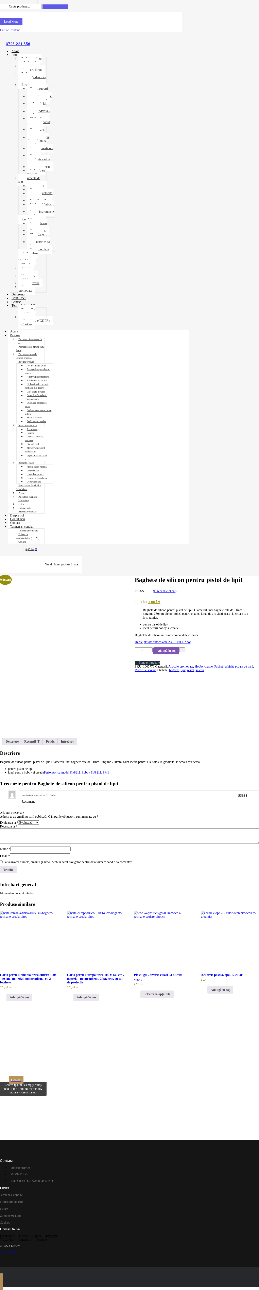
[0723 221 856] (18, 37)
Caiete (21, 504)
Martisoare (23, 500)
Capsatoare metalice (35, 131)
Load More (11, 21)
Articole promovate (25, 288)
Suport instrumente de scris (40, 213)
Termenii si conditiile (27, 311)
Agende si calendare (26, 269)
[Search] (55, 6)
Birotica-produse (26, 361)
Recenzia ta (8, 826)
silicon (200, 670)
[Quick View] (4, 997)
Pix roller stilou (34, 444)
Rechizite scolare (26, 462)
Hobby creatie (25, 508)
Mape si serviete (34, 417)
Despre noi (18, 294)
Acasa (15, 51)
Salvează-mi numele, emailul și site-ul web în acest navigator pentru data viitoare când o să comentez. (68, 862)
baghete (174, 670)
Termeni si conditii (21, 526)
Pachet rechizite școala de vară (29, 60)
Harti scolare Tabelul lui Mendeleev (28, 257)
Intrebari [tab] (67, 741)
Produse (17, 54)
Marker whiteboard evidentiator (40, 206)
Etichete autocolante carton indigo (38, 159)
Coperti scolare (39, 249)
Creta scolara (33, 470)
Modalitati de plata (11, 1202)
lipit (183, 670)
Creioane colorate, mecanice (40, 194)
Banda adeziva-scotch (38, 112)
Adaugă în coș (166, 650)
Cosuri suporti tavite (37, 90)
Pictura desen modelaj (37, 225)
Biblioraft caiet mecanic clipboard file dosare (38, 122)
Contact (16, 302)
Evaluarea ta (9, 822)
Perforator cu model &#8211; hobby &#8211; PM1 (76, 772)
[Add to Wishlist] (182, 649)
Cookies (26, 324)
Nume (5, 849)
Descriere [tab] (12, 741)
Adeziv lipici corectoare (36, 105)
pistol (190, 670)
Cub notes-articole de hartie (40, 149)
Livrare (4, 1209)
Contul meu (19, 298)
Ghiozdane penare (35, 236)
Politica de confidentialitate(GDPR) (34, 318)
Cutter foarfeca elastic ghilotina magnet (38, 140)
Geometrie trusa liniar (38, 243)
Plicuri (21, 493)
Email (5, 855)
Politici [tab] (50, 741)
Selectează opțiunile (157, 994)
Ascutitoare (32, 429)
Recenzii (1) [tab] (32, 741)
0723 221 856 (18, 43)
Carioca (30, 433)
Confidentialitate (10, 1216)
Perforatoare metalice (36, 172)
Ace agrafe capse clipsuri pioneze (39, 97)
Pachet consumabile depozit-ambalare (32, 77)
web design (7, 1252)
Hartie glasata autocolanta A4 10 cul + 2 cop (163, 642)
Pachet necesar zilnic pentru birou (30, 67)
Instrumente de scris (29, 179)
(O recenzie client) (164, 591)
